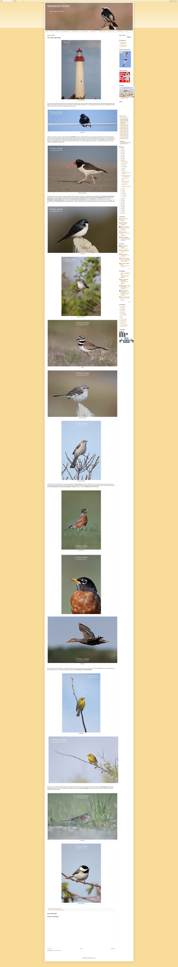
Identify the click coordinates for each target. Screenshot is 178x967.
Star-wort (122, 219)
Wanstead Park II (123, 46)
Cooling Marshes (123, 223)
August (122, 168)
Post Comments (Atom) (56, 950)
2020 (121, 158)
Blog (47, 31)
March (122, 193)
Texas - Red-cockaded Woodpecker (125, 182)
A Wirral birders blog (125, 250)
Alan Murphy (122, 307)
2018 (121, 198)
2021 (121, 156)
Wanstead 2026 (75, 31)
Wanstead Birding (124, 237)
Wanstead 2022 (111, 31)
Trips (127, 31)
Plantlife (122, 179)
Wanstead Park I (123, 45)
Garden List (57, 31)
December (123, 161)
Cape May (56, 909)
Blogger (94, 958)
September (123, 166)
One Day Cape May (125, 178)
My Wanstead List (66, 31)
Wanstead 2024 (93, 31)
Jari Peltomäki (123, 313)
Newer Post (50, 948)
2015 (121, 203)
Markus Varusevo (123, 320)
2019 (121, 160)
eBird (126, 143)
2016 (121, 202)
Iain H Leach (122, 312)
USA (63, 909)
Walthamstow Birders (125, 226)
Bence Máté (122, 309)
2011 (121, 210)
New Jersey (60, 909)
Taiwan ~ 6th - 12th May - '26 (125, 287)
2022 (121, 155)
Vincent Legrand (123, 326)
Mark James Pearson (125, 258)
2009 (121, 213)
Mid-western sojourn (124, 248)
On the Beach (123, 171)
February (123, 195)
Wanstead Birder (58, 6)
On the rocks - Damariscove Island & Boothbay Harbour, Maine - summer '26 (125, 260)
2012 (121, 208)
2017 (121, 200)
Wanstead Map (120, 31)
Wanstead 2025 (84, 31)
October (123, 164)
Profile (51, 31)
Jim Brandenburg (123, 315)
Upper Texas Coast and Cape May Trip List (125, 176)
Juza (121, 316)
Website (123, 98)
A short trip (52, 909)
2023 (121, 153)
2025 (121, 150)
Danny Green (122, 310)
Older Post (113, 948)
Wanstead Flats (123, 43)
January (123, 196)
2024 (121, 152)
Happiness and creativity (126, 186)
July (122, 169)
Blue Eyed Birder (124, 254)
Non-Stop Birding (124, 218)
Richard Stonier (123, 322)
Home (81, 948)
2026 (121, 148)
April (122, 191)
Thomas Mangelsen (124, 324)
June (122, 188)
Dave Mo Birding (124, 222)
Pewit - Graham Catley (125, 297)
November (123, 163)
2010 (121, 211)
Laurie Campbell (123, 319)
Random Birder (124, 232)
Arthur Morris (122, 306)
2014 (121, 205)
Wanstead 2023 (102, 31)
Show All (129, 301)
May (122, 190)
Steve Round (122, 323)
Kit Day (121, 317)
